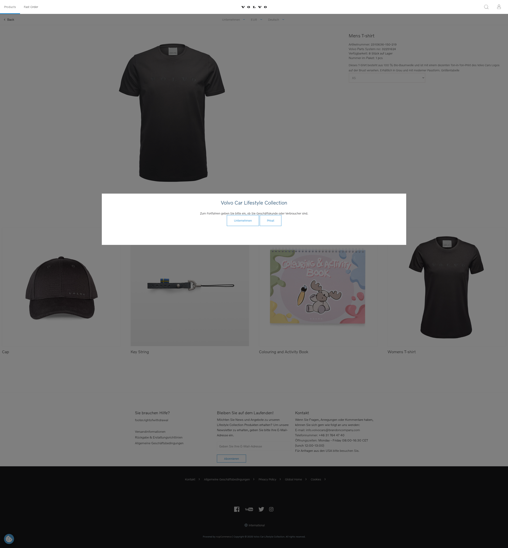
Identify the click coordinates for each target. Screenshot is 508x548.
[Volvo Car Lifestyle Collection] (254, 7)
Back (10, 19)
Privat (270, 220)
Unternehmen (243, 220)
